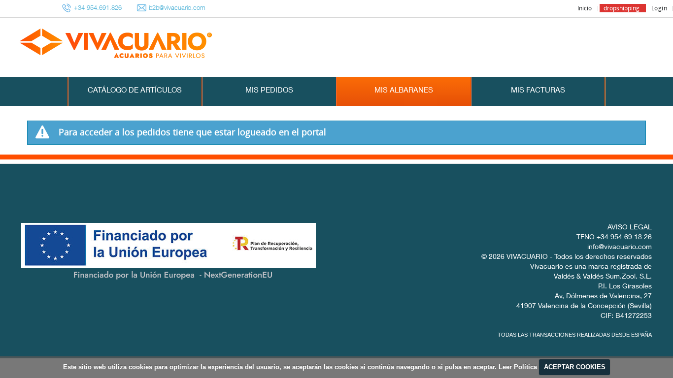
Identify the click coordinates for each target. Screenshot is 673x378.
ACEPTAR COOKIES (575, 367)
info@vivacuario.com (619, 247)
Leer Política (518, 367)
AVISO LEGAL (629, 227)
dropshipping (621, 8)
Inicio (584, 8)
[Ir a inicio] (87, 44)
